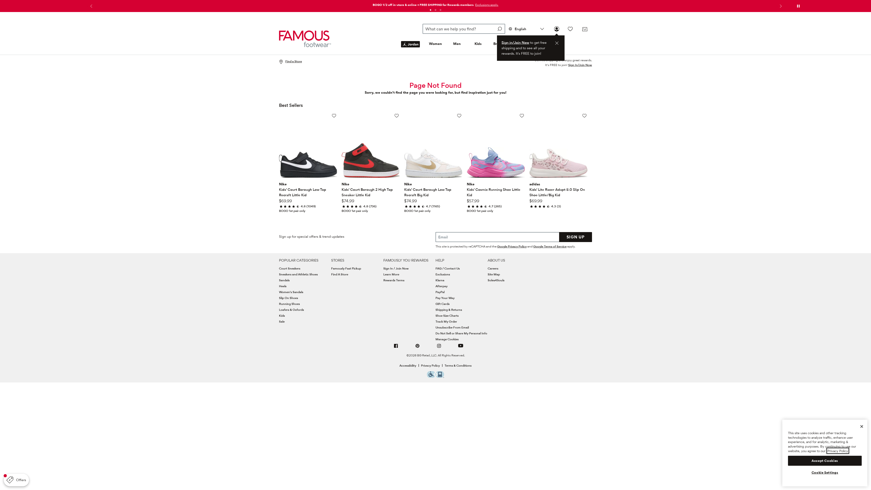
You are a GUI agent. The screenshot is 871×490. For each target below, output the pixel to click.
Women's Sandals (291, 292)
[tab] (430, 10)
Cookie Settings (825, 472)
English (520, 29)
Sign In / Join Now (396, 268)
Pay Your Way (445, 298)
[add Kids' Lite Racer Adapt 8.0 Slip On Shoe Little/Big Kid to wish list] (584, 116)
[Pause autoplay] (798, 6)
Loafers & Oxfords (291, 309)
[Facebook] (396, 347)
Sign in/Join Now (515, 42)
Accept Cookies (825, 460)
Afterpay (442, 286)
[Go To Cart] (584, 29)
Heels (282, 286)
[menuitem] (410, 48)
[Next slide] (780, 6)
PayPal (440, 292)
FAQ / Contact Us (448, 268)
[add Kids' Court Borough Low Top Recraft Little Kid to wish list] (334, 116)
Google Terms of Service (550, 246)
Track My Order (446, 321)
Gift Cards (443, 304)
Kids (478, 44)
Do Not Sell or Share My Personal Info (461, 333)
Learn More (391, 274)
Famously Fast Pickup (346, 268)
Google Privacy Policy (512, 246)
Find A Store (339, 274)
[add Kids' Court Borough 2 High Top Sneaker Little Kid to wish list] (397, 116)
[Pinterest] (417, 347)
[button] (486, 5)
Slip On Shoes (288, 298)
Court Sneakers (289, 268)
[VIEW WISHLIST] (570, 28)
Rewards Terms (393, 280)
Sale (282, 321)
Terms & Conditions (458, 365)
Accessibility (407, 365)
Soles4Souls (496, 280)
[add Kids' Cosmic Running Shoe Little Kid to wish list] (522, 116)
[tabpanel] (435, 4)
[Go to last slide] (90, 6)
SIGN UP (576, 237)
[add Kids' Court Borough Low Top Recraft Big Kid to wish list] (459, 116)
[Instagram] (439, 347)
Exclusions (443, 274)
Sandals (284, 280)
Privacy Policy (430, 365)
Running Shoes (289, 304)
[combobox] (464, 29)
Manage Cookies (447, 339)
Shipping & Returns (449, 309)
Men (457, 44)
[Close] (862, 426)
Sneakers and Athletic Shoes (298, 274)
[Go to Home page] (305, 38)
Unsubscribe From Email (452, 327)
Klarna (440, 280)
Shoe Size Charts (447, 315)
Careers (493, 268)
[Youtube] (460, 347)
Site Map (494, 274)
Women (435, 44)
